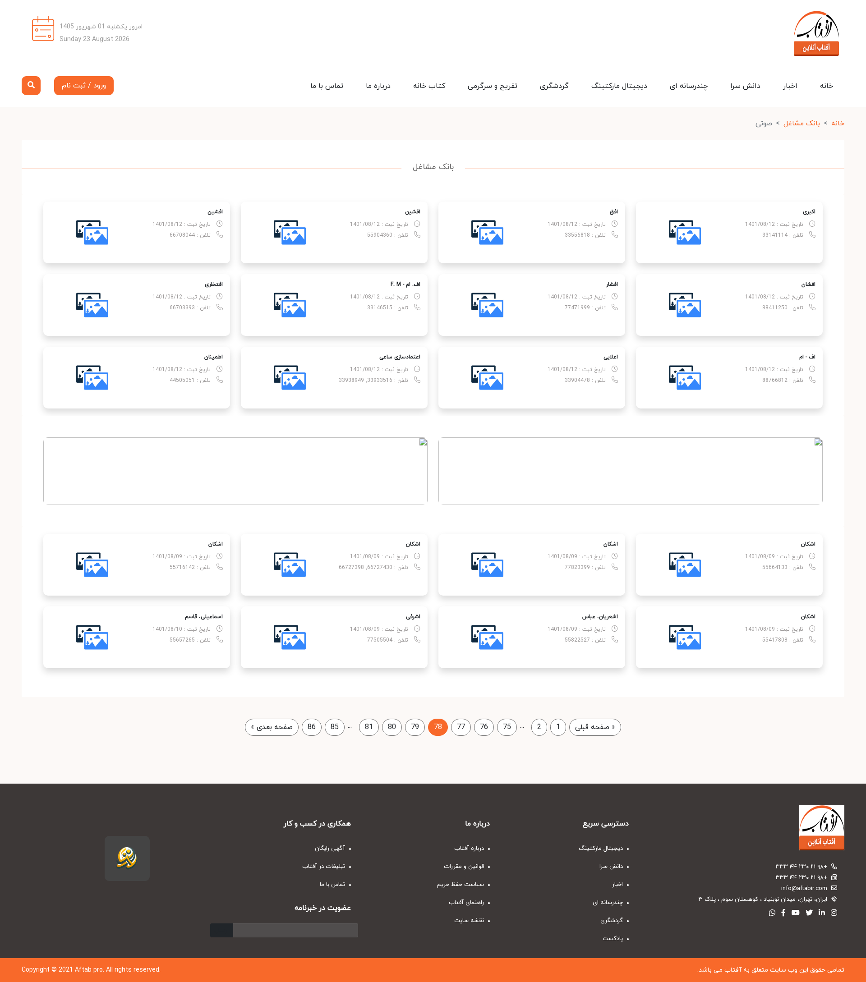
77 (461, 727)
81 (369, 727)
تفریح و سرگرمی (492, 86)
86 (312, 727)
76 (484, 727)
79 (415, 727)
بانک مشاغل (801, 123)
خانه (826, 86)
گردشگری (554, 86)
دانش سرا (745, 86)
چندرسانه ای (689, 86)
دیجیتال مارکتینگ (619, 86)
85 (335, 727)
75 (507, 727)
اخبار (790, 86)
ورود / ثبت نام (84, 86)
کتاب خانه (429, 86)
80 (392, 727)
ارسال (221, 930)
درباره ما (378, 86)
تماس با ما (326, 86)
